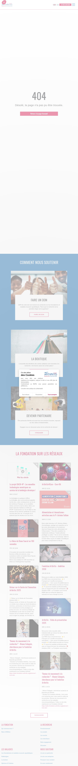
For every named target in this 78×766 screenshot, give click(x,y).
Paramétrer (39, 394)
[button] (4, 382)
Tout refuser (25, 394)
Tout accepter (52, 394)
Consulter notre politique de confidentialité (32, 388)
